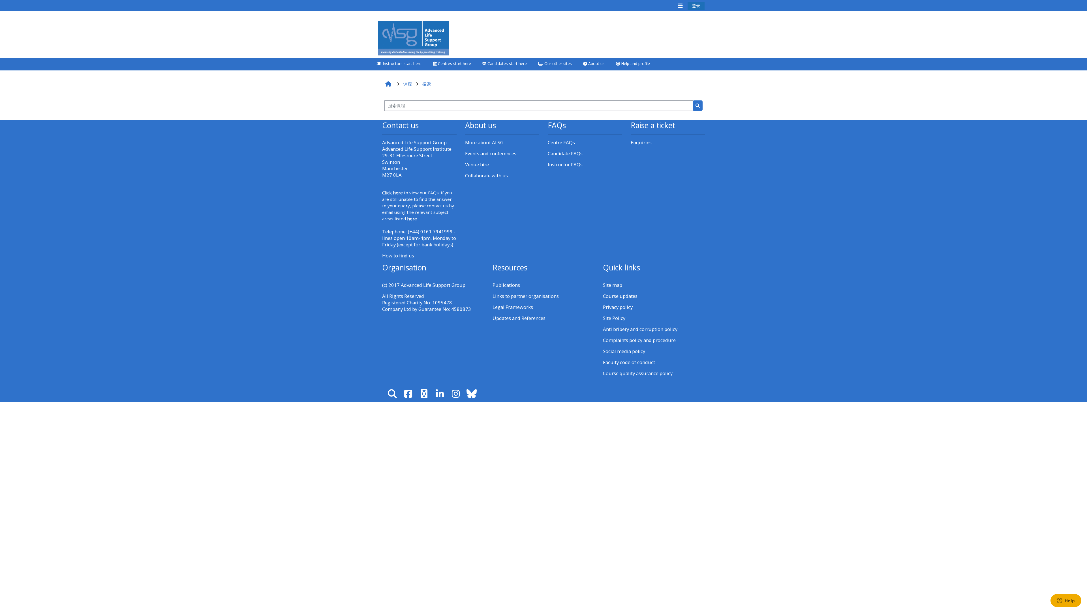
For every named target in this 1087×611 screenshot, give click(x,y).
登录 (696, 5)
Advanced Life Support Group (433, 285)
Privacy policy (618, 307)
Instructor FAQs (565, 164)
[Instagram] (456, 394)
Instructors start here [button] (401, 63)
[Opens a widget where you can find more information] (1065, 601)
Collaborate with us (486, 175)
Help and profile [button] (635, 63)
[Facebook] (408, 394)
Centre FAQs (561, 142)
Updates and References (519, 318)
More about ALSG (484, 142)
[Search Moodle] (392, 394)
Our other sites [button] (557, 63)
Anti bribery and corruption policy (640, 329)
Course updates (620, 296)
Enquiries (641, 142)
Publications (506, 285)
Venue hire (477, 164)
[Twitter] (424, 394)
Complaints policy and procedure (639, 340)
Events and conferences (490, 153)
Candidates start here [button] (506, 63)
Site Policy (614, 318)
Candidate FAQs (565, 153)
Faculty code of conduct (629, 362)
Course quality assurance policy (638, 373)
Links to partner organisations (526, 296)
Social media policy (624, 351)
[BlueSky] (472, 394)
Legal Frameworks (513, 307)
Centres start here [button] (454, 63)
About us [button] (596, 63)
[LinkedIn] (440, 394)
